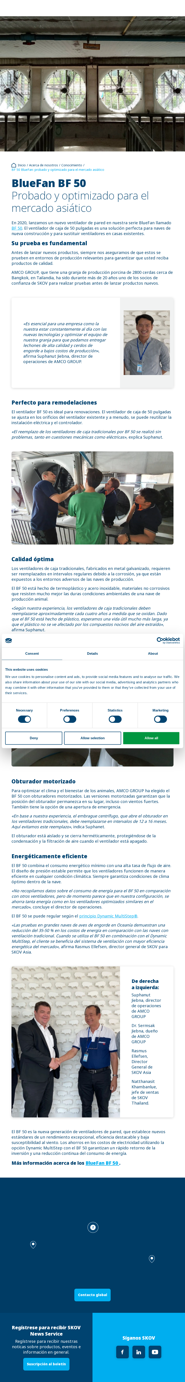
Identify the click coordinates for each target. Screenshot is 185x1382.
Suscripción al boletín (46, 1364)
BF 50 (17, 228)
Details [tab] (92, 653)
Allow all (151, 738)
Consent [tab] (32, 653)
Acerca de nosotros (43, 165)
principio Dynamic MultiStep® (108, 916)
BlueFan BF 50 (102, 1163)
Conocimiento (71, 165)
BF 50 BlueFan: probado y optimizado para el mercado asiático (58, 169)
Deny (34, 738)
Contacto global (92, 1294)
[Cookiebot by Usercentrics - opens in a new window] (160, 640)
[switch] (69, 719)
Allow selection (93, 738)
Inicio (22, 165)
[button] (151, 1259)
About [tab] (153, 653)
